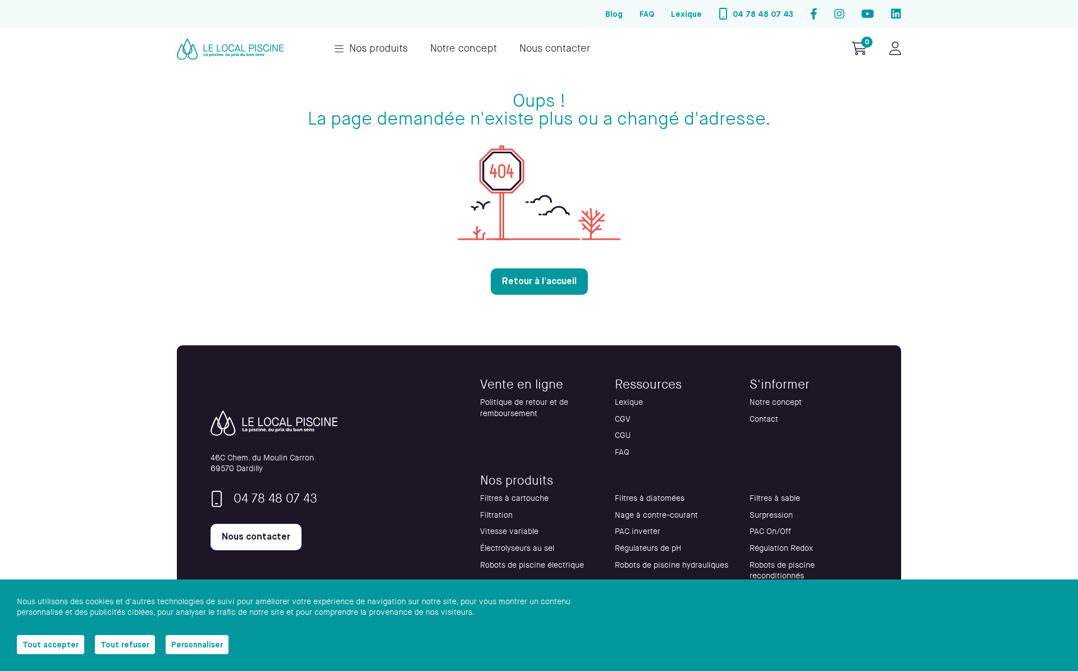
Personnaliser (197, 645)
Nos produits (378, 49)
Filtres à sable (775, 498)
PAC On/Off (770, 531)
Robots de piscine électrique (532, 565)
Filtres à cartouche (514, 498)
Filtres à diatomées (649, 498)
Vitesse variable (509, 531)
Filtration (496, 515)
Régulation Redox (781, 548)
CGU (623, 435)
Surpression (771, 515)
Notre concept (463, 49)
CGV (623, 419)
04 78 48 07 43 (763, 14)
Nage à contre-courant (656, 515)
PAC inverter (637, 531)
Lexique (686, 14)
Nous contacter (554, 49)
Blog (614, 14)
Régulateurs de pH (648, 548)
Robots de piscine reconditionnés (782, 570)
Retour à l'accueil (539, 281)
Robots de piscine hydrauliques (671, 565)
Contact (764, 419)
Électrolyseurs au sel (517, 548)
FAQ (647, 14)
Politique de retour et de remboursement (524, 408)
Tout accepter (50, 645)
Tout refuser (125, 645)
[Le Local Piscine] (230, 49)
